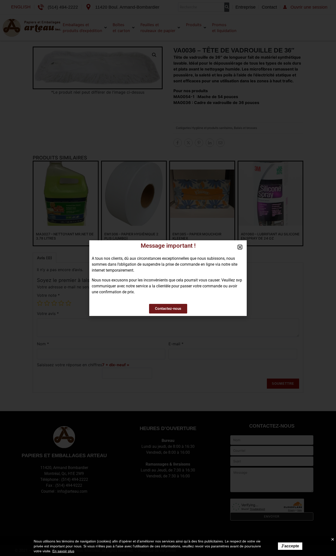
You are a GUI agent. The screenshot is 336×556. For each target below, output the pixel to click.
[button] (240, 247)
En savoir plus (63, 551)
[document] (168, 278)
